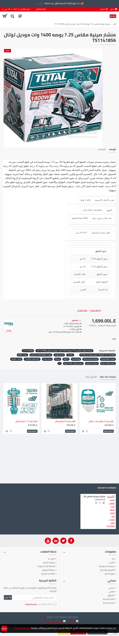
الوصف (112, 149)
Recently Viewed (107, 488)
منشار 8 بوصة (92, 363)
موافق (4, 628)
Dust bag (76, 359)
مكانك (44, 617)
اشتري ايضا (91, 377)
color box (47, 359)
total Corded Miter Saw (41, 355)
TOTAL (70, 355)
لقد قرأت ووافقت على (39, 604)
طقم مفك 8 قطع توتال (65, 421)
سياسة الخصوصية (22, 628)
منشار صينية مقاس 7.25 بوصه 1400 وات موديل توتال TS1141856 (64, 350)
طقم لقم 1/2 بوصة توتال (26, 421)
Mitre (66, 359)
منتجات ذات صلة (108, 377)
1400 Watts (16, 359)
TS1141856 (28, 350)
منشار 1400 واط (108, 363)
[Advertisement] (59, 458)
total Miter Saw (108, 359)
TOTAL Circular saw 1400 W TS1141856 (97, 355)
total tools (59, 355)
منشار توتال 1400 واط (73, 363)
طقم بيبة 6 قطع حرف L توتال (101, 421)
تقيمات (102, 149)
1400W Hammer (32, 359)
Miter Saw (22, 355)
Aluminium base (90, 359)
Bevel (57, 359)
